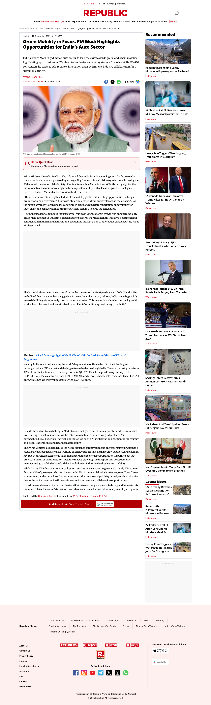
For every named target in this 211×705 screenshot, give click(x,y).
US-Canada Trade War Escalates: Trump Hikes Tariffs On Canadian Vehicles (164, 199)
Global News (151, 208)
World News (151, 297)
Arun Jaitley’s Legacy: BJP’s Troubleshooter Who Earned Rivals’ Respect (165, 246)
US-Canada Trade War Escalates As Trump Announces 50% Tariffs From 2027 (166, 335)
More (172, 21)
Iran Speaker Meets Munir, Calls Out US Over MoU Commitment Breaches (168, 469)
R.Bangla (110, 4)
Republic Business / (35, 29)
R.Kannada (121, 4)
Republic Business (33, 81)
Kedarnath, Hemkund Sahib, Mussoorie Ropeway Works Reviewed (167, 69)
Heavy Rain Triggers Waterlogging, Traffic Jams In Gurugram (165, 155)
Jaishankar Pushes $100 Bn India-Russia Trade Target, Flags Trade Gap (166, 290)
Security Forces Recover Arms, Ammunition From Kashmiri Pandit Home (165, 381)
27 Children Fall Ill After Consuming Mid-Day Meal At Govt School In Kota (166, 112)
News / (22, 29)
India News (150, 76)
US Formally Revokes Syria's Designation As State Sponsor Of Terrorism (158, 492)
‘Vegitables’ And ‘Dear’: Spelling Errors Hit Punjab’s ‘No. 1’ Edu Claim (167, 426)
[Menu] (175, 13)
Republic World (89, 4)
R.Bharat (101, 4)
